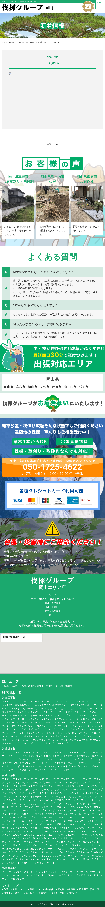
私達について (19, 889)
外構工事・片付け (13, 892)
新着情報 (43, 892)
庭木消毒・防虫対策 (89, 889)
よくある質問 (58, 892)
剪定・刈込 (35, 889)
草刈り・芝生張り (66, 889)
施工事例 (30, 892)
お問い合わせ (75, 892)
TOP (6, 889)
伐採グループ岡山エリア (49, 904)
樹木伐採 (49, 889)
